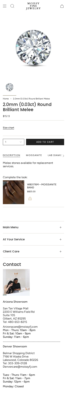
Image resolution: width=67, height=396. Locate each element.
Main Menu (10, 227)
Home (6, 98)
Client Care (11, 251)
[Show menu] (4, 6)
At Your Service (14, 239)
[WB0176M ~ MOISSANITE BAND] (13, 192)
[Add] (30, 198)
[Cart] (62, 6)
